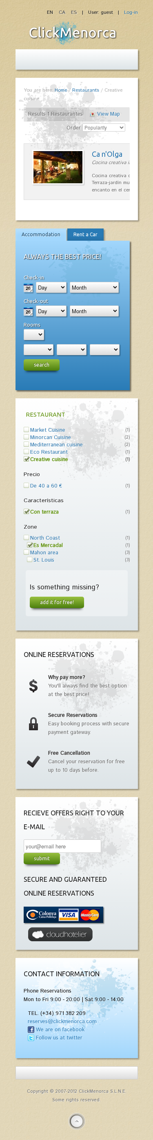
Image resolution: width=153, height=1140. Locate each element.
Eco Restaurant (49, 452)
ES (74, 12)
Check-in (34, 277)
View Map (108, 114)
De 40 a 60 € (46, 486)
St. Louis (43, 560)
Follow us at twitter (59, 1038)
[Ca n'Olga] (58, 183)
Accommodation (41, 234)
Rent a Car (85, 234)
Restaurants (85, 90)
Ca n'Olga (107, 154)
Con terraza (44, 512)
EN (51, 12)
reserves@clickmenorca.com (62, 1022)
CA (63, 12)
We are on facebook (60, 1030)
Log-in (131, 12)
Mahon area (44, 553)
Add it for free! (57, 602)
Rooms (32, 324)
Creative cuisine (49, 459)
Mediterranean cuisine (56, 445)
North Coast (45, 538)
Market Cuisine (47, 430)
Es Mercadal (48, 545)
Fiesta (73, 33)
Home (61, 90)
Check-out (36, 301)
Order (74, 128)
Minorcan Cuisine (50, 438)
